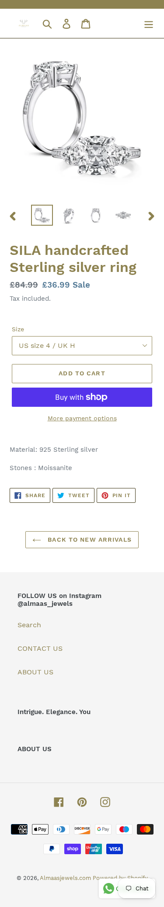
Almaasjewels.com (66, 878)
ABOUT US (35, 672)
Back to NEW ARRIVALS (88, 539)
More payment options (82, 418)
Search (29, 625)
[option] (42, 215)
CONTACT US (40, 648)
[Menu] (148, 23)
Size (18, 329)
